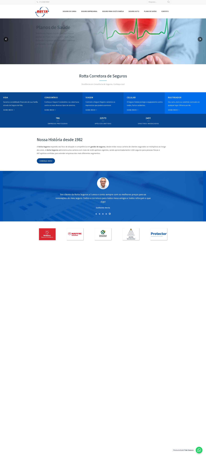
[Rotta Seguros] (42, 11)
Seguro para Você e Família (113, 11)
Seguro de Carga (69, 11)
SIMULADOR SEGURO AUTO (55, 47)
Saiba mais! (8, 110)
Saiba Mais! (132, 110)
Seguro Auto (134, 11)
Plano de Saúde (150, 11)
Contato (165, 11)
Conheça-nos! (45, 161)
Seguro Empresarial (89, 11)
